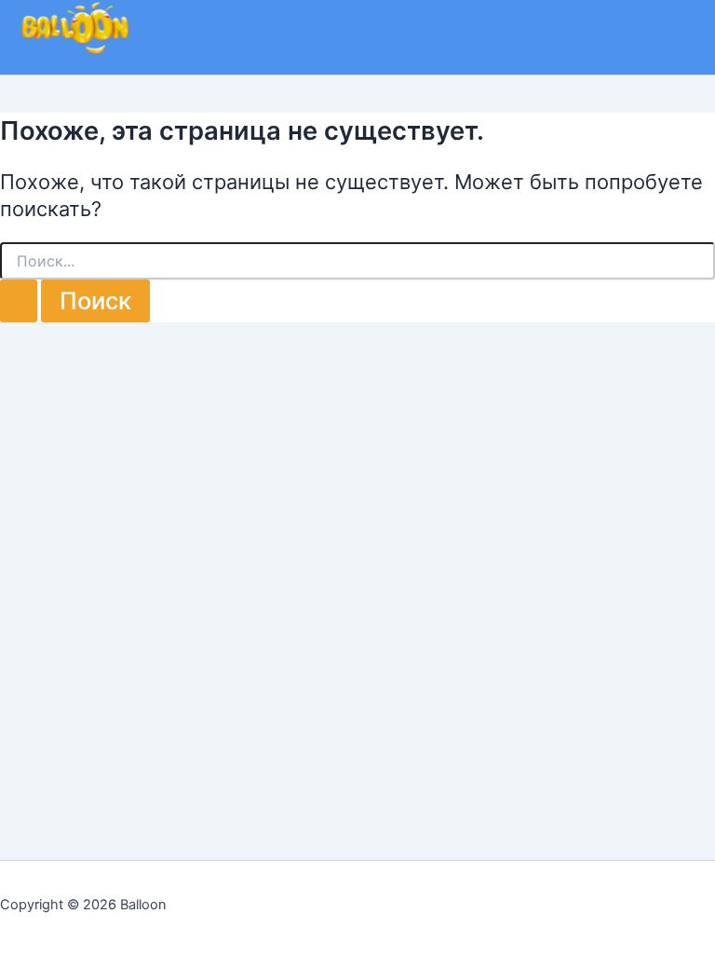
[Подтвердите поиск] (18, 300)
